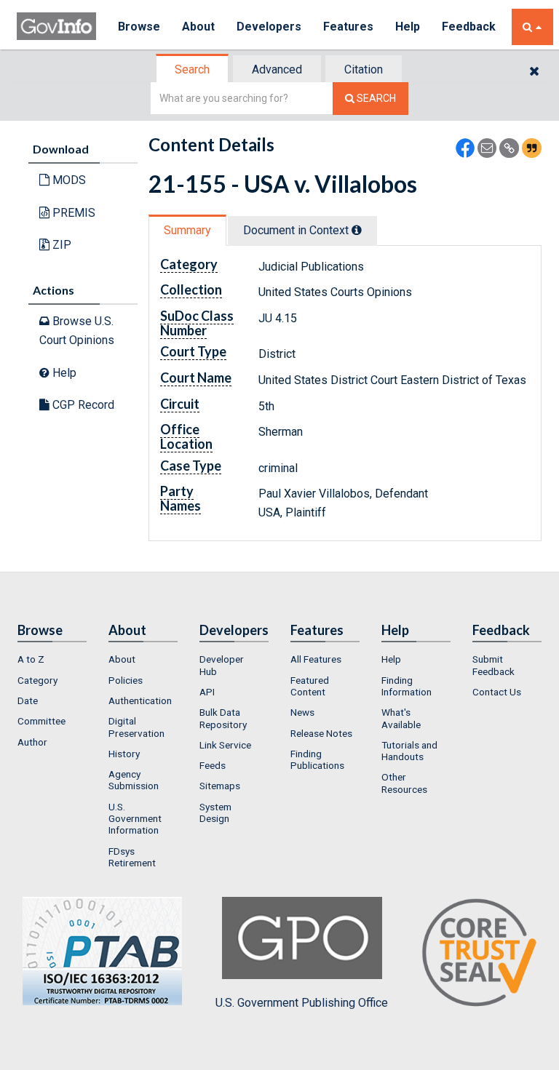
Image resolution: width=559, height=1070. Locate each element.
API (207, 692)
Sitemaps (219, 785)
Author (32, 742)
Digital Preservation (136, 726)
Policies (125, 680)
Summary (187, 230)
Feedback (469, 26)
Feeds (212, 765)
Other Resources (404, 782)
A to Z (30, 659)
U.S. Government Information (135, 819)
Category (37, 680)
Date (27, 700)
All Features (315, 659)
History (124, 753)
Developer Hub (221, 664)
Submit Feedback (493, 664)
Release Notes (321, 733)
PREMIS (72, 213)
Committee (41, 721)
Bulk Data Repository (223, 718)
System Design (215, 812)
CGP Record (81, 405)
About (198, 26)
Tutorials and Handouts (409, 750)
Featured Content (309, 686)
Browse (139, 26)
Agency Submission (133, 779)
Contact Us (496, 692)
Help (407, 26)
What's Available (401, 718)
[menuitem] (52, 659)
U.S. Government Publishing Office (301, 1003)
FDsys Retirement (132, 857)
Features (348, 26)
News (302, 712)
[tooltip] (357, 230)
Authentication (140, 700)
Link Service (225, 745)
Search (192, 69)
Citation (363, 69)
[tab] (193, 69)
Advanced (277, 69)
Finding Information (406, 686)
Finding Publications (317, 759)
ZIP (60, 245)
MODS (67, 180)
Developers (269, 26)
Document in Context (297, 230)
